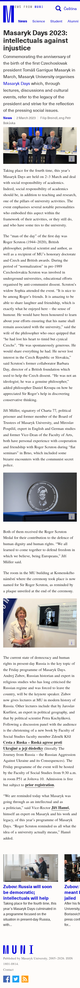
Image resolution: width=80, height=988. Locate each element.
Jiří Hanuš (60, 807)
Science (38, 21)
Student (56, 21)
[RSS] (25, 979)
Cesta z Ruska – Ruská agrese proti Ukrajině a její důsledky (32, 745)
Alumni (73, 21)
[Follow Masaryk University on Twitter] (15, 979)
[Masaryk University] (18, 950)
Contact (8, 969)
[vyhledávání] (58, 9)
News (22, 21)
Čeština (70, 8)
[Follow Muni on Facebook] (6, 979)
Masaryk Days (16, 83)
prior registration (39, 784)
